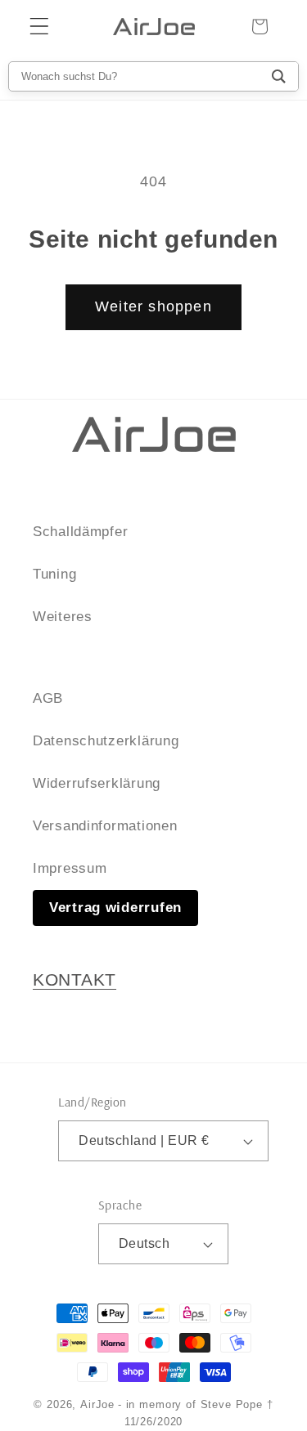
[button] (39, 26)
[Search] (279, 76)
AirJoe (97, 1404)
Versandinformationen (105, 826)
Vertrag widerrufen (115, 907)
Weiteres (63, 616)
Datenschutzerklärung (105, 741)
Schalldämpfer (80, 531)
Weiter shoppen (153, 306)
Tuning (54, 574)
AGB (48, 698)
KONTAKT (74, 980)
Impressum (69, 868)
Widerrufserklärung (96, 783)
